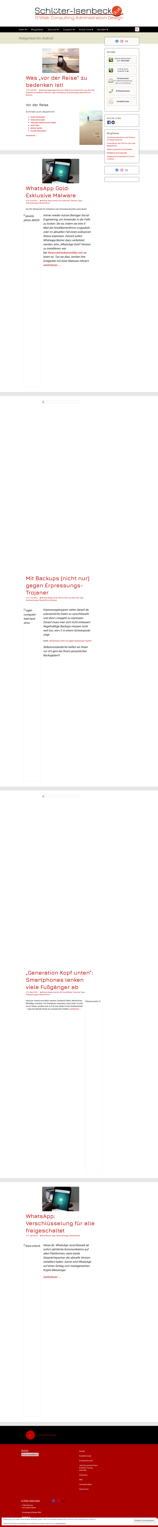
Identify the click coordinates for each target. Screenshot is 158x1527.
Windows (29, 95)
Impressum (83, 1475)
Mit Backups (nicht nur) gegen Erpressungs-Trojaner (57, 585)
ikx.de (71, 90)
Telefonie (47, 93)
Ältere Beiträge (42, 1434)
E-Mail (66, 90)
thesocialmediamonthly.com (65, 252)
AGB (80, 1480)
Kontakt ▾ (102, 29)
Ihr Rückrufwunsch (86, 1461)
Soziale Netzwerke (38, 131)
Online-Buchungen (37, 117)
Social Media (38, 93)
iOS (81, 90)
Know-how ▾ (86, 29)
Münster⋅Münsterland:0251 (123, 60)
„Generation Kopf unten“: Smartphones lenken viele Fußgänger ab (59, 979)
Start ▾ (22, 29)
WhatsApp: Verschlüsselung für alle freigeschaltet (60, 1223)
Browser (60, 90)
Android (44, 90)
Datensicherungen (37, 120)
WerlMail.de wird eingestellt (117, 153)
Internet (76, 90)
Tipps (53, 93)
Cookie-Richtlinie (60, 1523)
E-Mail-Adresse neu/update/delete (29, 1506)
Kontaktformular (85, 1456)
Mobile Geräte (36, 128)
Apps (54, 90)
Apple (49, 90)
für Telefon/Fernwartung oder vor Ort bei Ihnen (123, 81)
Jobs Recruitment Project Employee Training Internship (88, 1467)
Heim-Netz (34, 125)
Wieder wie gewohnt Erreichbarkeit (119, 149)
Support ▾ (68, 29)
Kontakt (82, 1451)
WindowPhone (85, 93)
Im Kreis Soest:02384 (123, 70)
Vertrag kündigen (85, 1484)
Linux (85, 90)
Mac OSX (91, 90)
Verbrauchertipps (73, 93)
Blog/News (37, 29)
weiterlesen (32, 135)
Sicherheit (29, 93)
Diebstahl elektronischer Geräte (43, 122)
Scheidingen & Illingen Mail (31, 1512)
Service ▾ (53, 29)
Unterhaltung (61, 93)
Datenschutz (84, 1489)
